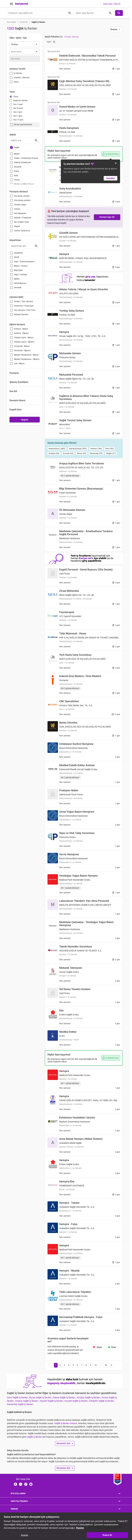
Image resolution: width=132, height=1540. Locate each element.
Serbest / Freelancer (22, 218)
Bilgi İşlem (18, 270)
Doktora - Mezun (21, 329)
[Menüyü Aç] (11, 4)
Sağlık (16, 147)
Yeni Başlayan (20, 213)
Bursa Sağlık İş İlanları (40, 1397)
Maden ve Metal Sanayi (24, 184)
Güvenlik (17, 167)
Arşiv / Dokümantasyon (24, 261)
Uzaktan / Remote (21, 77)
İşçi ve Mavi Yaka (21, 222)
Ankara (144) (96, 449)
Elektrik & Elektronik (22, 162)
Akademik (18, 253)
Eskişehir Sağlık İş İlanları (101, 1401)
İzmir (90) (109, 449)
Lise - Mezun (19, 363)
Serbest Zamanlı (21, 314)
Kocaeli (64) (68, 453)
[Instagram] (25, 1484)
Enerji (16, 171)
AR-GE (16, 257)
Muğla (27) (111, 453)
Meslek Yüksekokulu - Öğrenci (26, 359)
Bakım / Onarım (21, 266)
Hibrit (16, 82)
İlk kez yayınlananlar (23, 124)
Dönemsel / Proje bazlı (24, 306)
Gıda (16, 175)
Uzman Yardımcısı (22, 231)
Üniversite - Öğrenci (22, 350)
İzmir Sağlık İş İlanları (17, 1397)
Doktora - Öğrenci (21, 333)
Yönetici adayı (20, 205)
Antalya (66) (54, 453)
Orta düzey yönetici (22, 200)
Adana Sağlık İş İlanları (64, 1397)
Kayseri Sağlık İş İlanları (52, 1401)
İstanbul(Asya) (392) (78, 449)
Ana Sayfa (11, 22)
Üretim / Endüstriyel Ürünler (26, 158)
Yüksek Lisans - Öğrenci (24, 342)
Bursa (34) (81, 453)
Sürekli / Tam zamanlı (23, 301)
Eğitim (17, 279)
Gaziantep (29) (96, 453)
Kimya (17, 180)
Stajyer (17, 226)
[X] (20, 1484)
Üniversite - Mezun (22, 346)
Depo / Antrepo (20, 274)
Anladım (110, 178)
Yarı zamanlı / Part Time (24, 310)
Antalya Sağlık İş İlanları (89, 1397)
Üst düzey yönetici (22, 196)
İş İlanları (24, 22)
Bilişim (17, 154)
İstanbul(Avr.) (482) (57, 449)
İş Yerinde (18, 73)
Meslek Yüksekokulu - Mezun (26, 355)
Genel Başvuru (20, 283)
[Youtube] (31, 1484)
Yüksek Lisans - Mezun (23, 337)
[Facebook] (15, 1484)
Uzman (17, 209)
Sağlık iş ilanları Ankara (65, 1423)
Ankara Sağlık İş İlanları (27, 1401)
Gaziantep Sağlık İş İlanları (20, 1404)
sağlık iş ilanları (34, 1436)
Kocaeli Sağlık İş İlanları (76, 1401)
